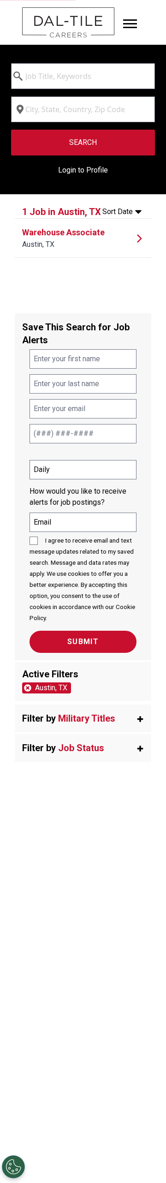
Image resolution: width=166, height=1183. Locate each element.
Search (83, 142)
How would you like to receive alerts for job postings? (78, 497)
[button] (83, 718)
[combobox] (83, 76)
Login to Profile (83, 170)
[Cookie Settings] (13, 1166)
